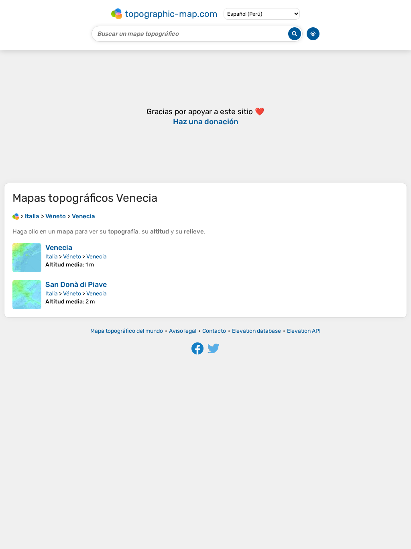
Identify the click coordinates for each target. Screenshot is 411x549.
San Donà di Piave (76, 284)
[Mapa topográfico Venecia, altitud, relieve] (26, 257)
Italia (51, 256)
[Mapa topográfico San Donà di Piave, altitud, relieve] (26, 294)
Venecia (58, 247)
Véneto (72, 256)
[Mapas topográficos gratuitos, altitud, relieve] (15, 216)
